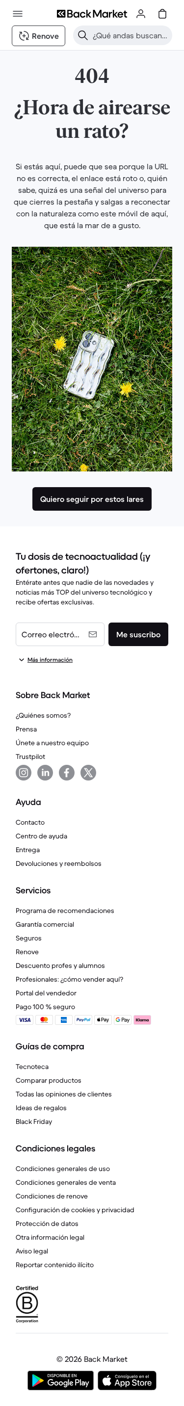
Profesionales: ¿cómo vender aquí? (69, 979)
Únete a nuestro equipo (52, 742)
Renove (27, 951)
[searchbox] (130, 35)
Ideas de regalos (41, 1107)
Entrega (28, 849)
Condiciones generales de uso (63, 1168)
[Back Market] (92, 14)
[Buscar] (83, 35)
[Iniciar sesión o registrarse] (141, 14)
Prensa (26, 729)
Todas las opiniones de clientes (64, 1094)
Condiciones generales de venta (66, 1182)
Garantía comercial (45, 924)
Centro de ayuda (41, 836)
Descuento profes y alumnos (60, 965)
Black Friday (34, 1121)
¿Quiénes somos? (43, 715)
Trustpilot (30, 756)
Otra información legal (50, 1237)
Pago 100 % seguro (45, 1006)
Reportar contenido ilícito (55, 1264)
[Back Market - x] (88, 773)
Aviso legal (32, 1251)
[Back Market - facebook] (67, 773)
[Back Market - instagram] (23, 773)
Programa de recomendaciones (65, 910)
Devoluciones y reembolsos (59, 863)
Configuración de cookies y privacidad (75, 1209)
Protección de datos (47, 1223)
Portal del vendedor (46, 993)
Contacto (30, 822)
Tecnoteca (32, 1066)
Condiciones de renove (52, 1196)
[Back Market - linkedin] (45, 773)
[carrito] (162, 14)
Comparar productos (48, 1080)
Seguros (29, 938)
